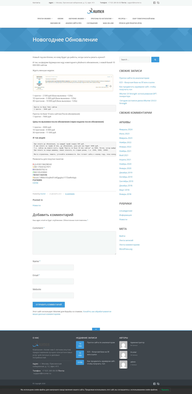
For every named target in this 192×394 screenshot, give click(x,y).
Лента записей (126, 240)
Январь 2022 (125, 146)
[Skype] (158, 2)
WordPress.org (125, 249)
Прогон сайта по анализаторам (134, 78)
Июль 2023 (124, 133)
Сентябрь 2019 (126, 181)
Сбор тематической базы (143, 18)
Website (37, 289)
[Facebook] (154, 2)
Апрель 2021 (125, 159)
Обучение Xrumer (76, 18)
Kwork (60, 18)
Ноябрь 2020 (125, 164)
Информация (125, 215)
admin (133, 362)
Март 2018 (124, 190)
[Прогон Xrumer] (96, 10)
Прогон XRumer (44, 18)
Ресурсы (121, 18)
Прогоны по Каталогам (101, 18)
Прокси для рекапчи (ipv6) (130, 23)
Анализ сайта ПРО (73, 23)
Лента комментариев (129, 244)
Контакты (36, 3)
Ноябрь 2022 (125, 142)
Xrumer (43, 194)
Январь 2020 (125, 168)
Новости (37, 205)
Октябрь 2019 (125, 177)
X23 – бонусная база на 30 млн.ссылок (137, 82)
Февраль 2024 (125, 129)
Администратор (137, 342)
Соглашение (92, 23)
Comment (38, 227)
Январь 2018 (125, 194)
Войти (122, 236)
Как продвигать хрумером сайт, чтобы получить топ (101, 362)
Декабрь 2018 (125, 185)
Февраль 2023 (125, 138)
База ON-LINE (108, 23)
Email (35, 275)
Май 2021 (123, 155)
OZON (35, 183)
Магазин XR (55, 23)
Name (36, 261)
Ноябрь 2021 (125, 151)
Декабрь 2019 (125, 172)
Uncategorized (125, 211)
